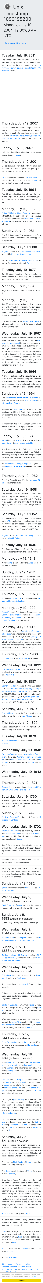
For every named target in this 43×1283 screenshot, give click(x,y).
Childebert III (7, 975)
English (23, 937)
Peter (28, 1162)
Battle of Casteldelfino (11, 817)
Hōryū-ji (24, 984)
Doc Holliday (7, 713)
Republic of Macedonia (15, 466)
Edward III (25, 955)
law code (14, 1065)
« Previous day (10, 43)
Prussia (5, 743)
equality (24, 1248)
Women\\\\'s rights (9, 754)
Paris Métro (24, 658)
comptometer (15, 688)
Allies (30, 563)
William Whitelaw (9, 213)
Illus (10, 1130)
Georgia (20, 839)
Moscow (15, 254)
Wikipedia (13, 1257)
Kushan (9, 1171)
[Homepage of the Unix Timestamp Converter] (8, 7)
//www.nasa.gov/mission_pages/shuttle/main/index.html (21, 68)
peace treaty (18, 1099)
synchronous (19, 443)
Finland (18, 538)
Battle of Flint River (10, 831)
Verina (6, 1085)
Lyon (4, 1231)
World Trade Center (31, 321)
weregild (12, 1070)
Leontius (5, 1079)
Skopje (20, 463)
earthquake (9, 463)
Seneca (5, 1248)
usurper (20, 1079)
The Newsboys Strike (11, 669)
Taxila (29, 1171)
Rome (9, 563)
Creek (35, 833)
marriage (10, 1068)
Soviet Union (25, 254)
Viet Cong (18, 409)
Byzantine (37, 1127)
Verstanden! (21, 1280)
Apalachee (10, 833)
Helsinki (10, 538)
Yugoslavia (28, 463)
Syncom (18, 440)
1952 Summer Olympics (25, 535)
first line (9, 658)
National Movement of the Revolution (22, 398)
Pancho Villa (15, 598)
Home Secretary (24, 213)
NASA (4, 440)
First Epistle (18, 1162)
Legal (10, 1264)
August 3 (6, 251)
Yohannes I (30, 888)
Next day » (21, 43)
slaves (9, 1251)
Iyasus (4, 888)
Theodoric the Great (18, 1125)
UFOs (9, 521)
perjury (34, 180)
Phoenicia (6, 1213)
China (19, 905)
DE (3, 1264)
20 (3, 598)
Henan (17, 155)
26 (3, 518)
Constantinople (9, 1113)
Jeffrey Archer (30, 177)
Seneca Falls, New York (21, 759)
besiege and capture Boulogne (21, 940)
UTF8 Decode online (13, 1272)
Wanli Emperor (8, 905)
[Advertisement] (21, 96)
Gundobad (10, 1062)
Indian (17, 833)
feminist (31, 762)
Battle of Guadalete (10, 1005)
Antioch (38, 1090)
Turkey (29, 263)
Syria (9, 1127)
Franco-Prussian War (11, 740)
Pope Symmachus (9, 1042)
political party (31, 400)
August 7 (5, 612)
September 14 (8, 937)
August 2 (10, 675)
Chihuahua (19, 601)
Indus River (16, 1022)
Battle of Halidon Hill (11, 955)
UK (3, 177)
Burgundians (29, 1065)
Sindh (29, 1027)
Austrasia (21, 978)
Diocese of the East (12, 1088)
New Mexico (27, 716)
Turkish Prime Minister (18, 260)
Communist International (12, 615)
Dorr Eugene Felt (9, 686)
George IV (6, 787)
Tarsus (8, 1082)
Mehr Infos (36, 1276)
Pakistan (11, 1174)
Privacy (19, 1264)
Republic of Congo (11, 403)
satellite (29, 443)
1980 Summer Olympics (30, 251)
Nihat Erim (32, 260)
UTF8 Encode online (29, 1269)
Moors (31, 1005)
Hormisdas (32, 1045)
